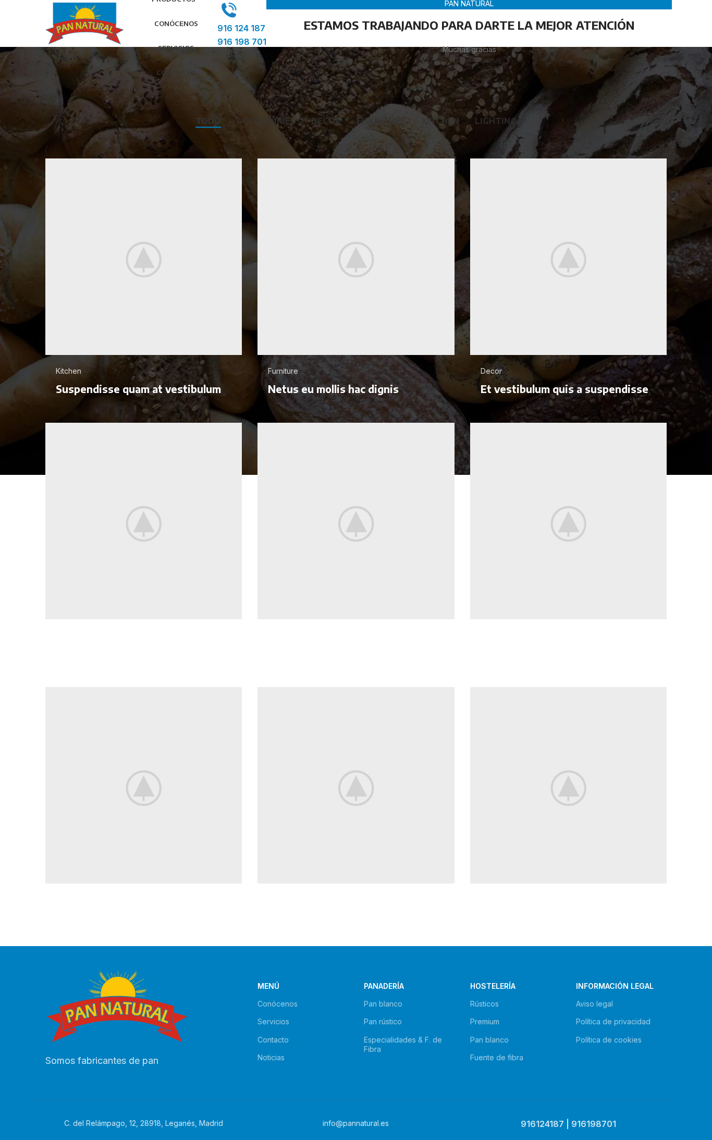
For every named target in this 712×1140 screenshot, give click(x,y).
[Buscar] (212, 23)
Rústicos (484, 1003)
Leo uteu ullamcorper (533, 653)
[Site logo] (84, 22)
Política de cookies (609, 1039)
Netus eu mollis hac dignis (333, 389)
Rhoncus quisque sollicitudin (339, 918)
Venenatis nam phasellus (330, 653)
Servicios (273, 1021)
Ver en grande (229, 170)
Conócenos (277, 1003)
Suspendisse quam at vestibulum (138, 389)
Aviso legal (594, 1003)
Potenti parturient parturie (548, 918)
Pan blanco (383, 1003)
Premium (484, 1021)
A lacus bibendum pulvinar (121, 918)
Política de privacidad (613, 1021)
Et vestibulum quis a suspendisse (564, 389)
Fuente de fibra (496, 1057)
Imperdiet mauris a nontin (120, 653)
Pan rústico (383, 1021)
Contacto (273, 1039)
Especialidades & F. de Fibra (403, 1044)
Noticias (271, 1057)
